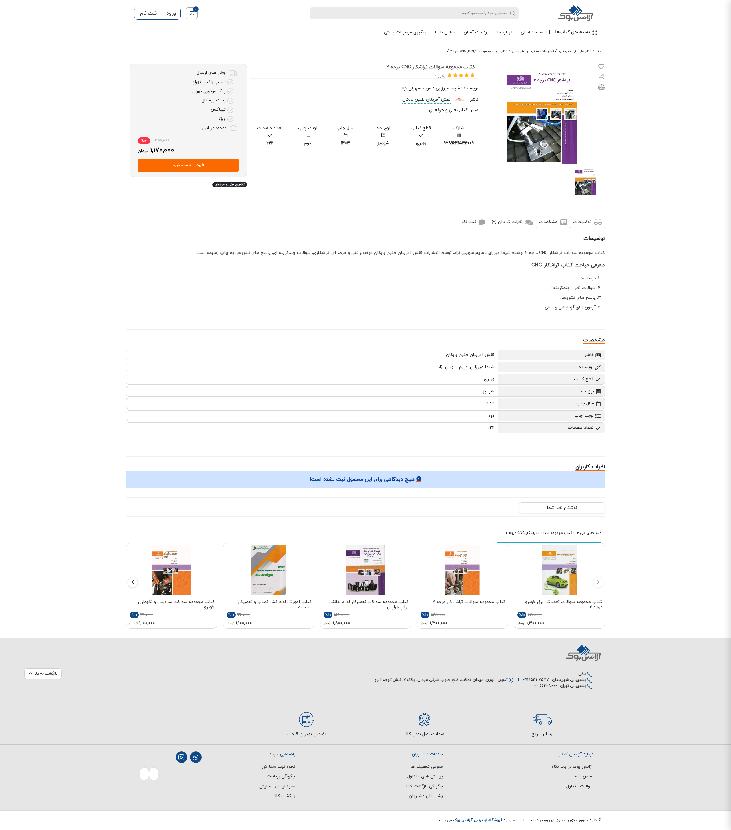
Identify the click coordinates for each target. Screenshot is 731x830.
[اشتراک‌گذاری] (601, 77)
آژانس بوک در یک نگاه (573, 767)
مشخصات (549, 222)
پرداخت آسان (476, 32)
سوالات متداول (580, 786)
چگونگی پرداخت (281, 776)
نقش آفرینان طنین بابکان (426, 100)
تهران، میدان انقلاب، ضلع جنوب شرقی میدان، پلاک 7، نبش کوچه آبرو (435, 680)
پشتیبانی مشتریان (426, 796)
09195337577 (536, 680)
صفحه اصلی (532, 32)
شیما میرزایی (448, 88)
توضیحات (583, 222)
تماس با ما (445, 32)
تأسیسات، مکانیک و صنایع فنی (533, 51)
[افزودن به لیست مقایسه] (601, 88)
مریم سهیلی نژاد (416, 88)
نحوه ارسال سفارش (277, 786)
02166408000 (545, 686)
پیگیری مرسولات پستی (405, 32)
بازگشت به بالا (46, 673)
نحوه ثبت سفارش (278, 767)
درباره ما (504, 32)
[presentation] (598, 582)
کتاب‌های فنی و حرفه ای (574, 51)
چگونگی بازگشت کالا (424, 786)
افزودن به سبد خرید (188, 165)
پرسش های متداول (425, 776)
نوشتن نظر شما (562, 508)
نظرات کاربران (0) (508, 222)
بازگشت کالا (284, 796)
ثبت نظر (469, 222)
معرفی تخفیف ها (426, 767)
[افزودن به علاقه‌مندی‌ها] (601, 68)
